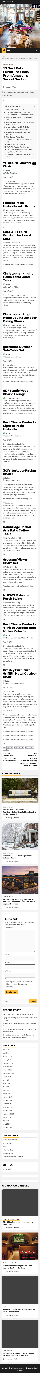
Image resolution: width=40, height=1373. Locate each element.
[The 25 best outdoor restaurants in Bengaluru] (20, 1202)
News (4, 1146)
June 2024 (6, 1124)
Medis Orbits (7, 1169)
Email (7, 963)
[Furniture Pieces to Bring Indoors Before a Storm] (20, 836)
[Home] (4, 50)
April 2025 (6, 1090)
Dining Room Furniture (10, 1140)
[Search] (37, 50)
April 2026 (6, 1053)
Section (6, 749)
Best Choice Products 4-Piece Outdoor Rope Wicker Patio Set (20, 151)
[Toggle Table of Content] (32, 106)
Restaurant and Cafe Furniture (13, 1157)
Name (7, 954)
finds (15, 747)
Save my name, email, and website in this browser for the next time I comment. (19, 984)
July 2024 (6, 1121)
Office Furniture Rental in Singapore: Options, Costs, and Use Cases (19, 1354)
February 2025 (7, 1097)
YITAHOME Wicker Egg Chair (16, 110)
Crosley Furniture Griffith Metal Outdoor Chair (20, 156)
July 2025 (6, 1080)
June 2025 (6, 1083)
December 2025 (8, 1063)
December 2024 (8, 1104)
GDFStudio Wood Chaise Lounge (17, 130)
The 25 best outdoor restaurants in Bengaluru (18, 1014)
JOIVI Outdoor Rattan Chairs (15, 137)
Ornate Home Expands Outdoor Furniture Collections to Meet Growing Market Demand (19, 812)
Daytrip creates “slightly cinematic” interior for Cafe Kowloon (18, 1267)
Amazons (10, 747)
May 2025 (6, 1087)
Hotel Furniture (8, 1143)
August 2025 (7, 1077)
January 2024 (7, 1127)
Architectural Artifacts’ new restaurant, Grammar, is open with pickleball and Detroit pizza (28, 759)
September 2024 (8, 1114)
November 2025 (8, 1067)
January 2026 (7, 1060)
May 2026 (6, 1050)
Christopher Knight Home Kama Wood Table (19, 118)
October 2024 (7, 1110)
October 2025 (7, 1070)
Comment (9, 928)
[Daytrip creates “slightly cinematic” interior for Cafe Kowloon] (20, 1246)
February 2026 (7, 1056)
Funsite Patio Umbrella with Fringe (18, 112)
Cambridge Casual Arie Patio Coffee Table (19, 141)
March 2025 (6, 1094)
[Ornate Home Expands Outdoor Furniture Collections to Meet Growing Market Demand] (20, 790)
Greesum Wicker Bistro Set (16, 144)
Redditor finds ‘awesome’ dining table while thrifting (10, 757)
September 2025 (8, 1073)
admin (16, 87)
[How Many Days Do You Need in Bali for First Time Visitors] (20, 1290)
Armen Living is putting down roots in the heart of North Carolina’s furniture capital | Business (20, 902)
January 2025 (7, 1100)
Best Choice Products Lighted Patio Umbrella (18, 133)
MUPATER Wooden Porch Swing (18, 147)
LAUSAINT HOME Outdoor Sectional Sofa (20, 115)
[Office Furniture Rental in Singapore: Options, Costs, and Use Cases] (20, 1334)
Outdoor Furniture (8, 64)
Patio (26, 747)
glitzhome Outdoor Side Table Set (17, 127)
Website (8, 971)
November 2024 (8, 1107)
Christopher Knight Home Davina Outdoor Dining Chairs (20, 123)
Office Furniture (8, 1150)
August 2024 (7, 1117)
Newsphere (30, 1368)
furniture (21, 747)
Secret (32, 747)
